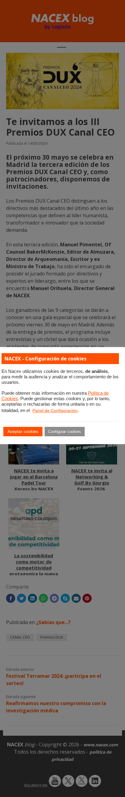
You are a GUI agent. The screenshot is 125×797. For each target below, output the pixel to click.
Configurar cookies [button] (64, 431)
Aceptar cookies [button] (23, 431)
